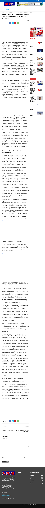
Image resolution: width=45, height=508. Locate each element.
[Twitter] (36, 1)
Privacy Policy (32, 504)
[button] (41, 7)
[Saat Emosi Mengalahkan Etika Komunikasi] (40, 58)
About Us (20, 504)
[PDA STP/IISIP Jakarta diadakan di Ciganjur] (40, 64)
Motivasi (7, 9)
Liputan (32, 65)
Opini (31, 46)
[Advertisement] (15, 34)
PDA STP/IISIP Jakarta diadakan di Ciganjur (33, 63)
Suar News (24, 504)
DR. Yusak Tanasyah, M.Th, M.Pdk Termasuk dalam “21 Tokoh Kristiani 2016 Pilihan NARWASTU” (8, 429)
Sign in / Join (13, 0)
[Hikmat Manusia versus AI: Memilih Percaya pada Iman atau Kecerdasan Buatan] (40, 50)
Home (3, 12)
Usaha (4, 9)
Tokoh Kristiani (33, 101)
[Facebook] (35, 1)
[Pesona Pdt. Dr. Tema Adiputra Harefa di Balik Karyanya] (40, 83)
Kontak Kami (37, 504)
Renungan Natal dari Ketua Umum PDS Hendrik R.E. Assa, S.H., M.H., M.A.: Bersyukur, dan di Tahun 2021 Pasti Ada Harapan (22, 429)
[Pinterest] (15, 23)
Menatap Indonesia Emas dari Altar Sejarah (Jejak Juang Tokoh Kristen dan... (33, 43)
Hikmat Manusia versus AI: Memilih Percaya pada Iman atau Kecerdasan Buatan (33, 51)
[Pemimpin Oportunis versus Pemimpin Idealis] (40, 113)
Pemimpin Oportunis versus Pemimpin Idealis (33, 113)
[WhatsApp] (18, 23)
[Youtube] (42, 1)
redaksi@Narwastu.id (6, 495)
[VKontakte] (40, 1)
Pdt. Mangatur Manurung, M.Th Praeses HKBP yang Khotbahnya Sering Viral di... (33, 98)
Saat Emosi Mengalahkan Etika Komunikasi (33, 57)
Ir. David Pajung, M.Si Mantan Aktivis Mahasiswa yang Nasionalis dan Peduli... (33, 106)
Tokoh (6, 12)
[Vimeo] (38, 1)
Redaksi (28, 504)
